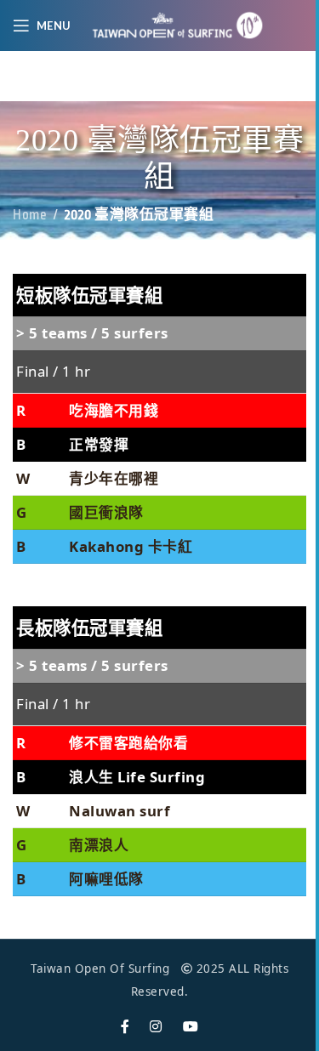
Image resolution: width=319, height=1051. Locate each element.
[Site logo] (177, 24)
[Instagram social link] (156, 1027)
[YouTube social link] (191, 1027)
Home (30, 215)
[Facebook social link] (125, 1027)
